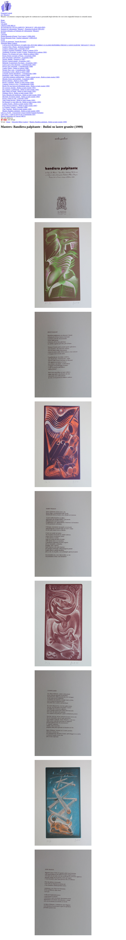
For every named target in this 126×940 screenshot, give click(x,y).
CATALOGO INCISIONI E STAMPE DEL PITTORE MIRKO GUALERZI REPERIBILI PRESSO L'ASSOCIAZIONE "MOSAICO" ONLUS (48, 45)
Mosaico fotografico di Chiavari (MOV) (13, 116)
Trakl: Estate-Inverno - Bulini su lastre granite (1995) (18, 100)
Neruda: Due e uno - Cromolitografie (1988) (16, 70)
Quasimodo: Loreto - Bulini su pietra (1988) (16, 72)
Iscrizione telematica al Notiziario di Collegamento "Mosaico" (20, 31)
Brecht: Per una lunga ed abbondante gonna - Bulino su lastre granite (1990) (26, 86)
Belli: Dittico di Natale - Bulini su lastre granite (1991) (19, 91)
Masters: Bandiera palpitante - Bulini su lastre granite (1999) (21, 111)
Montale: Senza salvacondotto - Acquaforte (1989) (18, 79)
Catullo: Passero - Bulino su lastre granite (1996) (17, 104)
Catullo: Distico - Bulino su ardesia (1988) (15, 68)
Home (3, 20)
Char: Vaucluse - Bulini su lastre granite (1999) (17, 109)
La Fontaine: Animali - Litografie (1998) (14, 107)
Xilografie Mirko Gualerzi (9, 43)
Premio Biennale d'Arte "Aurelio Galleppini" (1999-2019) (19, 38)
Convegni (4, 34)
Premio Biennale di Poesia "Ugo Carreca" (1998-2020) (18, 36)
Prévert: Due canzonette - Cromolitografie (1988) (17, 66)
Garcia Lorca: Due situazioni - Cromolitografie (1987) (19, 65)
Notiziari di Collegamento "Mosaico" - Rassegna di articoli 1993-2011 (22, 29)
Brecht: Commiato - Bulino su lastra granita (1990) (18, 82)
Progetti (3, 33)
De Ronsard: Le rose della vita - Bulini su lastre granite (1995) (21, 102)
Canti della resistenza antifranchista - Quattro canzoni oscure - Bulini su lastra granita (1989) (30, 77)
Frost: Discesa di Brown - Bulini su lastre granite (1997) (19, 105)
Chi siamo (4, 24)
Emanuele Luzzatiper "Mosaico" (6, 14)
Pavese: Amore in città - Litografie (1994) (15, 98)
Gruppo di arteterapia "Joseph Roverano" (13, 41)
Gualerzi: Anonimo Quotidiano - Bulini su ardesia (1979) (20, 50)
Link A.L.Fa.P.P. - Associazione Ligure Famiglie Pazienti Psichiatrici (22, 113)
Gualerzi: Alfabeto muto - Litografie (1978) (15, 49)
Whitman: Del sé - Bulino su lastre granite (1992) (17, 93)
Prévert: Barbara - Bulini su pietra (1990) (15, 81)
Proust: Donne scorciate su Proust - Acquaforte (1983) (19, 56)
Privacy (3, 22)
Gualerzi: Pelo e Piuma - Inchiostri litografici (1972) (18, 47)
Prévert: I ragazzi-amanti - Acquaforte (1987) (16, 61)
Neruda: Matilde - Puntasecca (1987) (13, 59)
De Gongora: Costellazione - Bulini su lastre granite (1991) (20, 89)
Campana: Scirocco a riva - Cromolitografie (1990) (18, 84)
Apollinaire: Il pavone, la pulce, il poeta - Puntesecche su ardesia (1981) (24, 52)
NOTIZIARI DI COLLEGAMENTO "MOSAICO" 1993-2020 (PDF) (23, 27)
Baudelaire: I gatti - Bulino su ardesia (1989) (16, 75)
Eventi (3, 40)
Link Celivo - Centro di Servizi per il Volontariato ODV (18, 114)
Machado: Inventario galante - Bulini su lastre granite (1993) (21, 97)
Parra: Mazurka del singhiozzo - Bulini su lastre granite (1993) (21, 95)
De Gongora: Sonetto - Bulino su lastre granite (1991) (19, 88)
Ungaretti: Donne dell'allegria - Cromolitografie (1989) (19, 73)
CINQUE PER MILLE (8, 25)
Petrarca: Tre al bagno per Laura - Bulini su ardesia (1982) (20, 54)
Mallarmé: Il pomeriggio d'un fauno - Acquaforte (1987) (19, 63)
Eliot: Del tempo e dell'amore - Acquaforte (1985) (17, 57)
